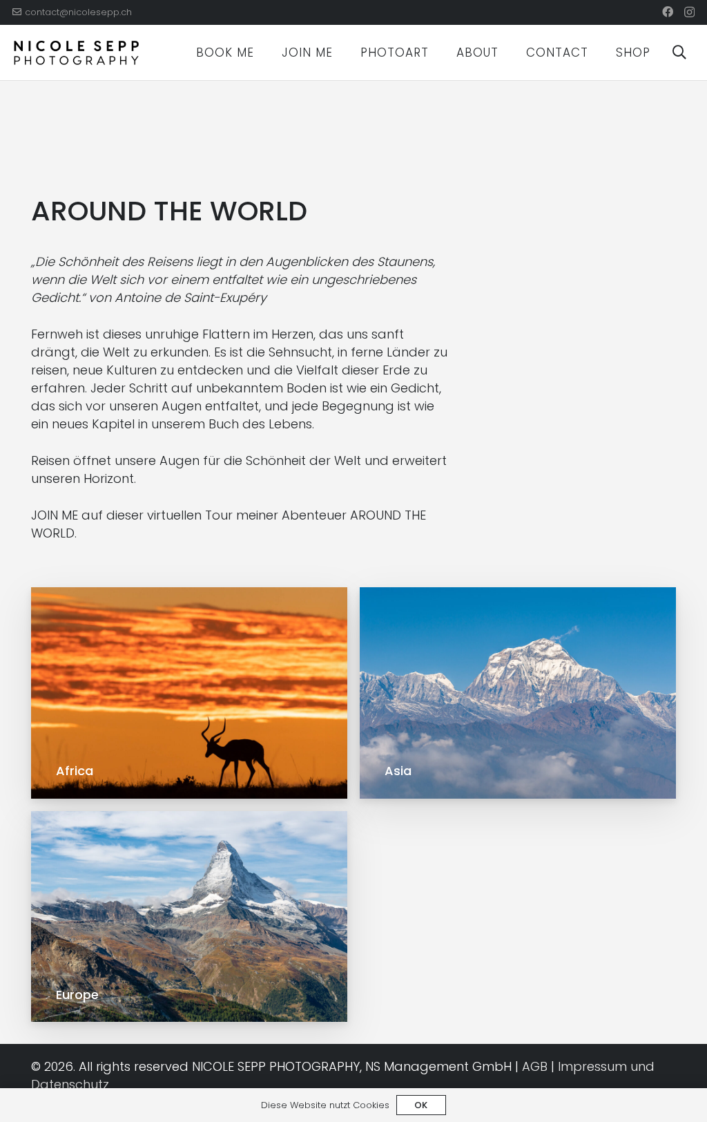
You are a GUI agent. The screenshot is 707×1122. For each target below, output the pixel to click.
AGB (535, 1066)
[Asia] (518, 692)
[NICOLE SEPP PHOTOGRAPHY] (76, 52)
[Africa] (189, 692)
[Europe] (189, 916)
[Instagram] (689, 12)
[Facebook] (667, 11)
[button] (265, 52)
